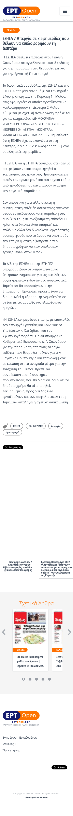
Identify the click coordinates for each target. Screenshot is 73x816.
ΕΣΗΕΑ (16, 426)
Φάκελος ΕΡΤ (11, 744)
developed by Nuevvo (36, 797)
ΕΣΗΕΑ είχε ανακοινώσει (29, 140)
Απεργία (55, 426)
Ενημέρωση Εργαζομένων (20, 737)
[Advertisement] (37, 500)
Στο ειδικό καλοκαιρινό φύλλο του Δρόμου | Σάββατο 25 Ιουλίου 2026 (30, 661)
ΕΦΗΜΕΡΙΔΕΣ (36, 426)
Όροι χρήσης (11, 750)
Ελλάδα (11, 30)
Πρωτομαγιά (12, 432)
